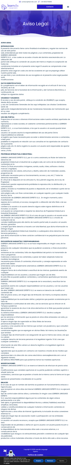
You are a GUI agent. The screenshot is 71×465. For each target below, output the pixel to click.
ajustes (8, 463)
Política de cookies (35, 455)
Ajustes (61, 460)
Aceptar (38, 460)
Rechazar (50, 460)
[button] (68, 6)
